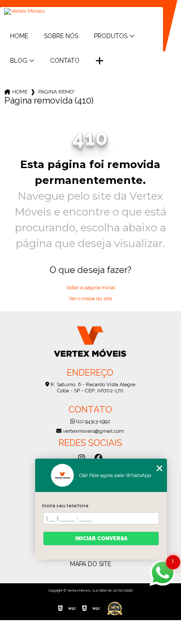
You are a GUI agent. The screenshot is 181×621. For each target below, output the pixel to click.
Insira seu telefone (65, 505)
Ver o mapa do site (90, 298)
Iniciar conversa (101, 538)
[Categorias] (99, 61)
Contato (65, 60)
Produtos (110, 35)
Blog (18, 60)
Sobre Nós (61, 35)
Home (19, 35)
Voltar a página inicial (90, 287)
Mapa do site (90, 563)
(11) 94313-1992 (92, 421)
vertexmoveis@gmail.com (93, 431)
